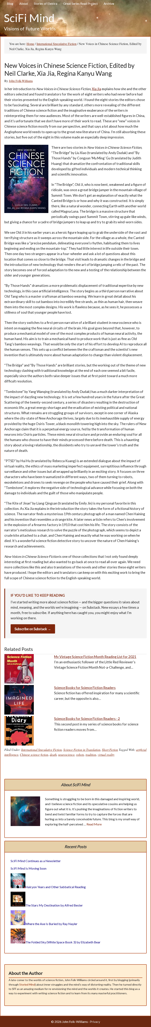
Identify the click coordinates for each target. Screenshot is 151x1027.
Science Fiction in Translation (81, 750)
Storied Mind (27, 984)
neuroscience (66, 754)
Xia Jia (96, 89)
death (53, 754)
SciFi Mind (29, 17)
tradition (91, 754)
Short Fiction (110, 750)
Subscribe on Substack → (33, 629)
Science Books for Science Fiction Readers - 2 (87, 719)
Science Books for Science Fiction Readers (85, 688)
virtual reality (106, 754)
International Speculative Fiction (41, 750)
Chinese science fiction (34, 754)
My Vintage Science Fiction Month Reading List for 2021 (95, 657)
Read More (94, 824)
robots (80, 754)
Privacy (95, 1021)
